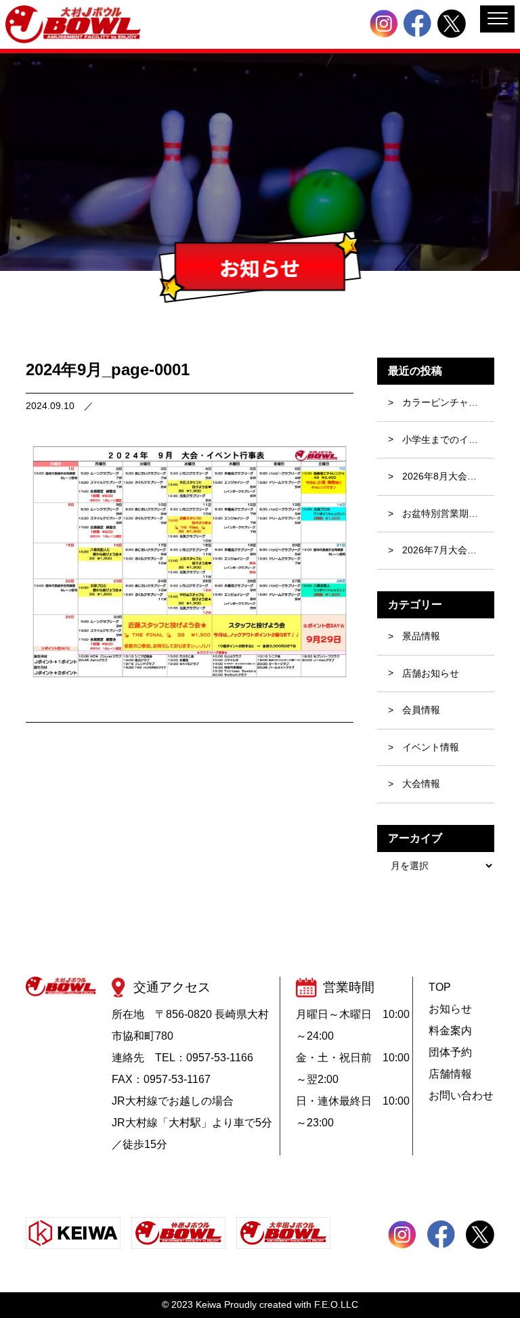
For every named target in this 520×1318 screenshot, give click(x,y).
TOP (440, 987)
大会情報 (421, 783)
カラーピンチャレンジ (448, 402)
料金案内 (450, 1030)
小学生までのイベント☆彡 (448, 439)
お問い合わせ (461, 1095)
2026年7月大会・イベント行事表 (448, 550)
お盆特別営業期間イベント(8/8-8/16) (448, 513)
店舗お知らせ (430, 673)
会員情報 (421, 709)
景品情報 (421, 636)
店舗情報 (450, 1074)
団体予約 (450, 1052)
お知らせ (450, 1009)
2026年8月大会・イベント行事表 (448, 476)
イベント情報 (430, 747)
